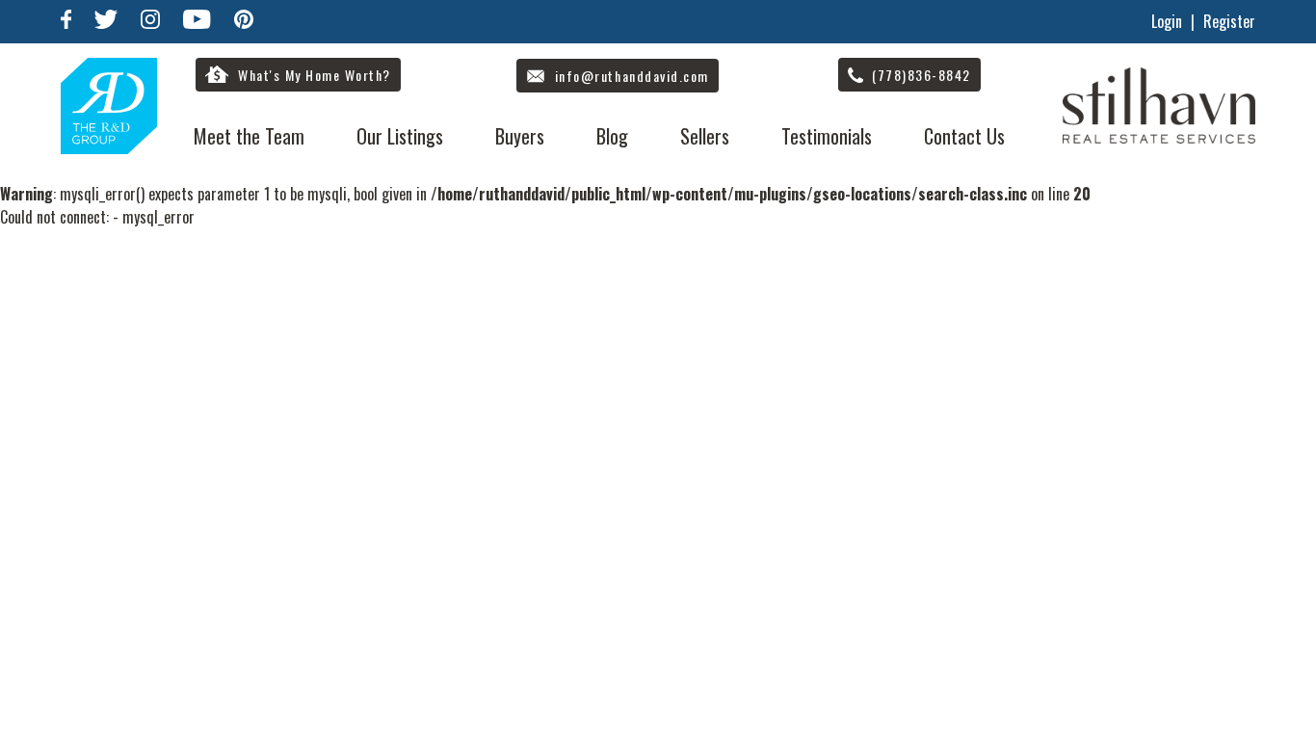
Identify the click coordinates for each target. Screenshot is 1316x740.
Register (1229, 21)
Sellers (704, 135)
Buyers (519, 135)
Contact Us (964, 135)
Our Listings (399, 135)
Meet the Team (249, 135)
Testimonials (826, 135)
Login (1166, 21)
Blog (612, 135)
